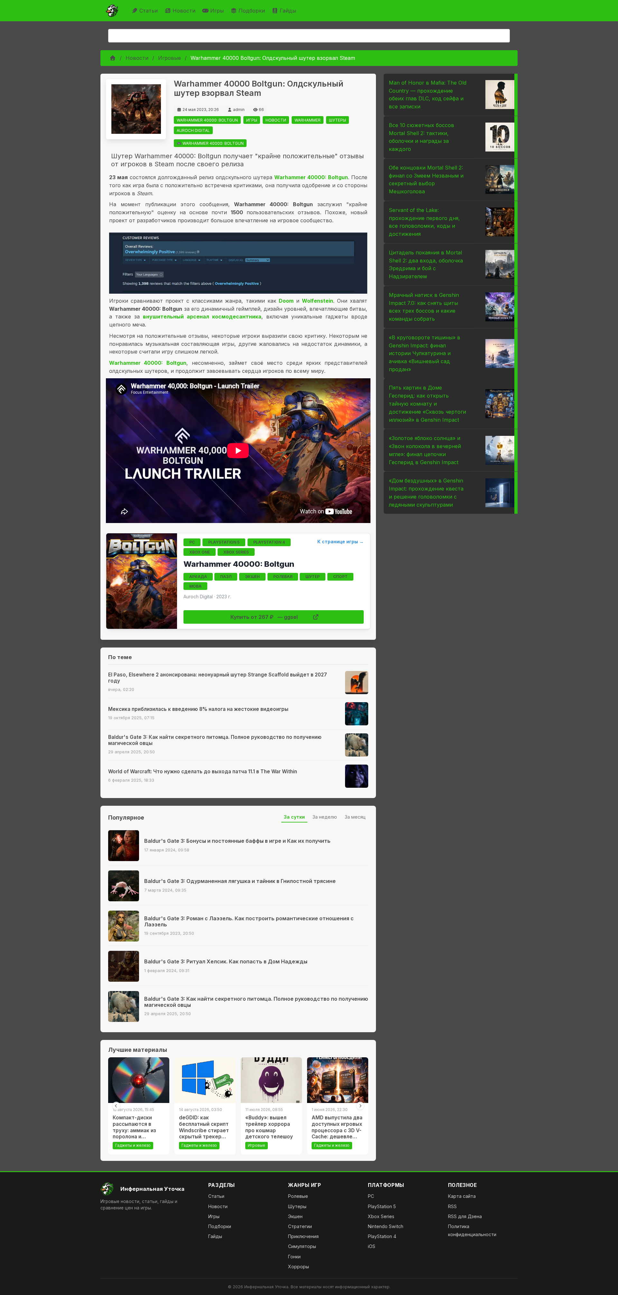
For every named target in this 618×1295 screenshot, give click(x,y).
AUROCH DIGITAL (193, 130)
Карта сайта (462, 1196)
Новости (184, 10)
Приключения (303, 1236)
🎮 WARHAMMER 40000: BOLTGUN (210, 143)
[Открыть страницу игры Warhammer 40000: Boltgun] (141, 581)
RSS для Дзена (465, 1216)
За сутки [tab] (294, 817)
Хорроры (298, 1266)
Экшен (295, 1216)
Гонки (294, 1256)
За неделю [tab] (325, 817)
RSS (452, 1206)
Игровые (169, 58)
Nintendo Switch (385, 1226)
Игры (217, 10)
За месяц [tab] (355, 817)
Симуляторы (302, 1246)
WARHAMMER (308, 120)
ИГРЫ (251, 120)
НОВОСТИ (276, 120)
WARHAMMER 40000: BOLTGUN (207, 120)
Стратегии (300, 1226)
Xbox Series (381, 1216)
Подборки (252, 10)
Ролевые (298, 1196)
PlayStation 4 (382, 1236)
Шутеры (297, 1206)
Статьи (148, 10)
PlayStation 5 (382, 1206)
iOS (371, 1246)
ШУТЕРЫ (337, 120)
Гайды (288, 10)
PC (371, 1196)
